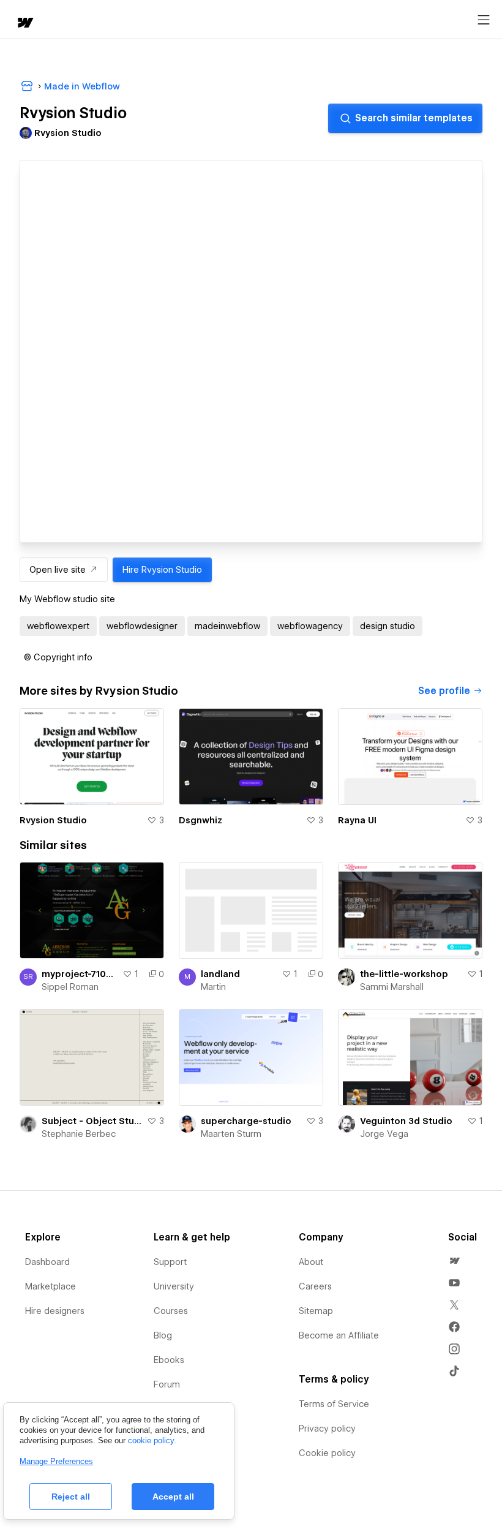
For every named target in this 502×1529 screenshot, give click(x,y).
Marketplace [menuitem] (50, 1286)
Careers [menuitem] (315, 1286)
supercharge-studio (246, 1121)
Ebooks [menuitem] (169, 1360)
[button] (58, 657)
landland (220, 974)
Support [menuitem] (170, 1262)
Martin (213, 987)
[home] (24, 23)
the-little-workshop (404, 974)
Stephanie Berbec (79, 1134)
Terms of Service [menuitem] (334, 1404)
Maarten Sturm (231, 1134)
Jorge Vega (384, 1134)
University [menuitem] (174, 1286)
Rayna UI (357, 820)
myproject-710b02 (80, 974)
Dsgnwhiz (200, 820)
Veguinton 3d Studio (406, 1121)
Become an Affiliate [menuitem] (339, 1335)
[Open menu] (483, 20)
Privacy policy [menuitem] (327, 1428)
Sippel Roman (70, 987)
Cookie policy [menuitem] (327, 1453)
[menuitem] (454, 1261)
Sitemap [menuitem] (316, 1311)
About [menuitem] (311, 1262)
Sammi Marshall (392, 987)
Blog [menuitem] (163, 1335)
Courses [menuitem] (171, 1311)
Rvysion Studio (53, 820)
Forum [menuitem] (167, 1384)
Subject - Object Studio (92, 1121)
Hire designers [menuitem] (54, 1311)
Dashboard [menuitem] (47, 1262)
